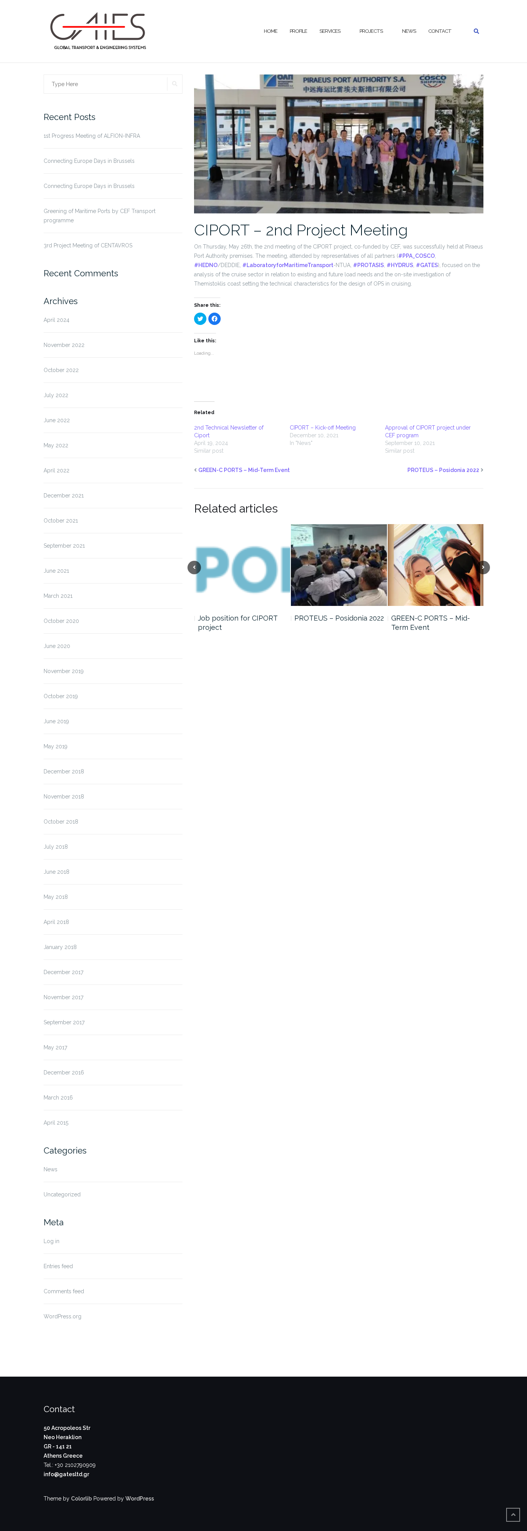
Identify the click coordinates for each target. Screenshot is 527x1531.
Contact (439, 31)
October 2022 (61, 370)
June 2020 (57, 646)
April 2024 (56, 320)
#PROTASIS (368, 265)
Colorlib (81, 1498)
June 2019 (56, 721)
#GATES (427, 265)
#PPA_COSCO (416, 256)
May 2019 (56, 746)
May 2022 (56, 445)
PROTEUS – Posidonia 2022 (443, 470)
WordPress (139, 1498)
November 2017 (63, 997)
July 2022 (56, 395)
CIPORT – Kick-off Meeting (323, 428)
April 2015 (56, 1123)
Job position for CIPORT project (237, 622)
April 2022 (56, 470)
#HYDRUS (400, 265)
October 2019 (61, 696)
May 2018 (56, 897)
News (409, 31)
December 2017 (63, 972)
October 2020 (61, 621)
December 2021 (64, 495)
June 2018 (56, 872)
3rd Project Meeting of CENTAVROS (88, 245)
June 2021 (56, 571)
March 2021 (58, 596)
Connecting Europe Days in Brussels (89, 161)
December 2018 (64, 771)
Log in (51, 1241)
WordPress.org (62, 1316)
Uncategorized (62, 1194)
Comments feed (64, 1291)
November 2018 (64, 796)
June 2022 (57, 420)
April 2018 (56, 922)
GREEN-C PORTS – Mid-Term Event (244, 470)
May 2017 (55, 1047)
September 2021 (64, 546)
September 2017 (64, 1022)
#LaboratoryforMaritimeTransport (287, 265)
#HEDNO (206, 265)
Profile (298, 31)
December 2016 (64, 1072)
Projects (371, 31)
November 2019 (64, 671)
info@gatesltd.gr (66, 1474)
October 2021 (61, 521)
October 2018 (61, 822)
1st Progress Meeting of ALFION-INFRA (92, 136)
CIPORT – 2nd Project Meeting (301, 230)
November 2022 (64, 345)
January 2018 (60, 947)
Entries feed (58, 1266)
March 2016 (58, 1098)
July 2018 (56, 847)
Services (329, 31)
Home (270, 31)
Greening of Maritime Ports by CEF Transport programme (99, 215)
